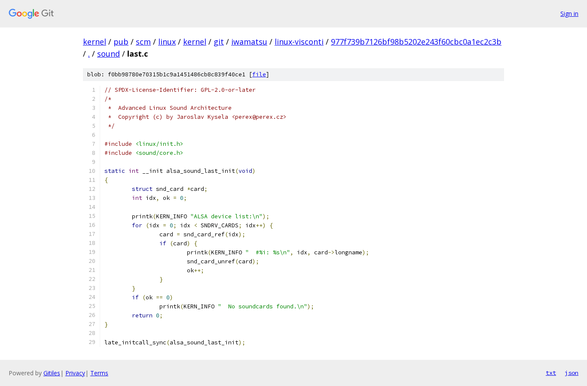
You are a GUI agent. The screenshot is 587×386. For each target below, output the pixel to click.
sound (108, 53)
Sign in (569, 13)
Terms (99, 373)
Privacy (75, 373)
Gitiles (51, 373)
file (259, 74)
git (219, 41)
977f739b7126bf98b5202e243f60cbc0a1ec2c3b (416, 41)
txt (551, 373)
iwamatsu (249, 41)
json (571, 373)
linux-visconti (299, 41)
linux (167, 41)
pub (120, 41)
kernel (94, 41)
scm (143, 41)
